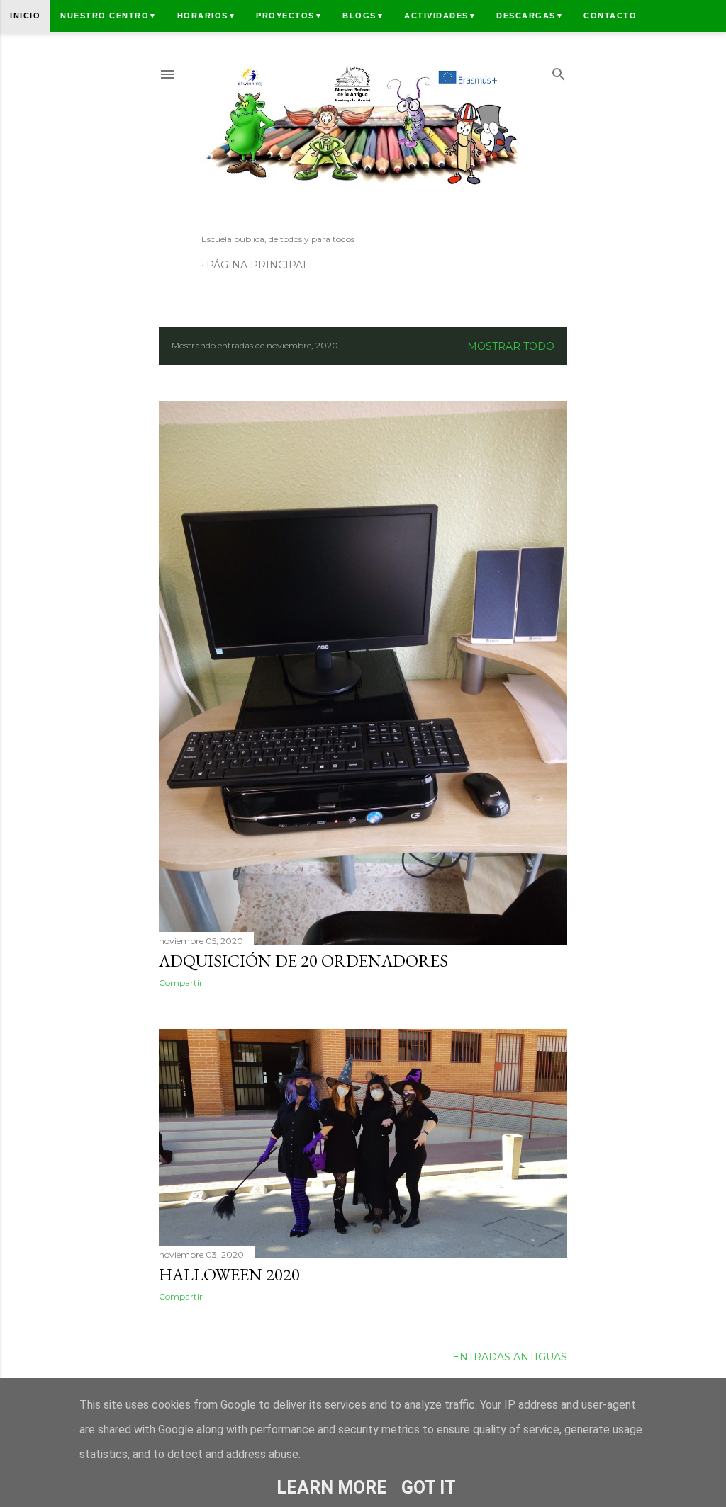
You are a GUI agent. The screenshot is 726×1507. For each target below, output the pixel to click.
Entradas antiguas (509, 1356)
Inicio (25, 15)
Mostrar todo (510, 346)
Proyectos (289, 15)
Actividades (440, 15)
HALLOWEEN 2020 (229, 1274)
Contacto (610, 15)
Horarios (207, 15)
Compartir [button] (181, 982)
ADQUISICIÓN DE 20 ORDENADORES (303, 961)
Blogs (363, 15)
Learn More (332, 1487)
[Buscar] (558, 71)
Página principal (257, 264)
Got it (428, 1487)
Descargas (530, 15)
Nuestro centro (108, 15)
